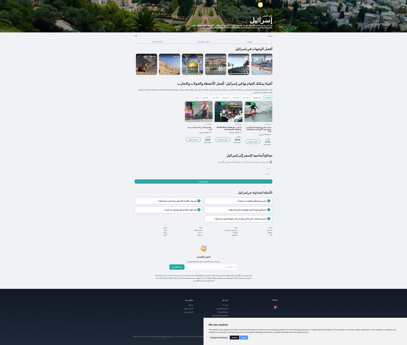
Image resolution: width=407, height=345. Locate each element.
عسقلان (270, 232)
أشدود (165, 235)
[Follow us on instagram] (275, 307)
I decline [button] (234, 337)
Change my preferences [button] (219, 337)
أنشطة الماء (268, 97)
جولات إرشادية (225, 97)
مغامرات (196, 97)
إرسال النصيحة (203, 181)
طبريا (165, 230)
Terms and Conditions (220, 315)
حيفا (236, 228)
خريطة (191, 305)
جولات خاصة (215, 97)
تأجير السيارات (188, 312)
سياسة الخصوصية (222, 308)
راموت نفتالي (198, 230)
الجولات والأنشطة (203, 41)
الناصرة (235, 232)
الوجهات (249, 41)
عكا (271, 235)
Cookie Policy (223, 312)
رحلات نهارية (205, 97)
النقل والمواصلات (256, 97)
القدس (165, 228)
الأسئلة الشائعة (157, 41)
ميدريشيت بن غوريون (230, 230)
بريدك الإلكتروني (177, 267)
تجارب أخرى (246, 97)
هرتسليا (200, 235)
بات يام (200, 232)
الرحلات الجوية (188, 308)
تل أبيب (270, 228)
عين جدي (269, 230)
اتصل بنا (225, 305)
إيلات (200, 228)
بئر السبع (234, 235)
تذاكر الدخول (236, 97)
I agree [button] (243, 337)
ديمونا (165, 232)
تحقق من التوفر (253, 142)
